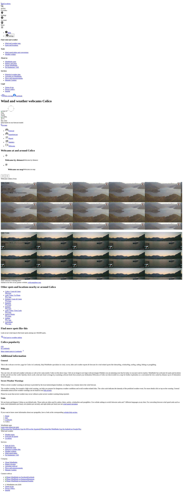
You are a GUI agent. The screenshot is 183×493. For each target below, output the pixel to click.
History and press (11, 63)
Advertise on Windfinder (13, 76)
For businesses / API (12, 67)
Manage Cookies (10, 80)
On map (4, 125)
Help (9, 33)
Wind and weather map (13, 43)
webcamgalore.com (34, 282)
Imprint (7, 91)
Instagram (31, 479)
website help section (70, 412)
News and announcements (14, 78)
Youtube (30, 481)
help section (47, 390)
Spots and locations (11, 45)
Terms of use (9, 87)
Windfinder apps (10, 61)
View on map (8, 96)
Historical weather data (12, 74)
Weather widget (10, 54)
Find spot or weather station (12, 337)
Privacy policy (10, 89)
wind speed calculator (70, 404)
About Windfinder (11, 65)
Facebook (19, 96)
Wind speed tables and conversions (16, 52)
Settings (11, 36)
